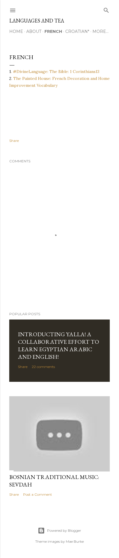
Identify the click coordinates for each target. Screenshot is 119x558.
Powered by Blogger (64, 530)
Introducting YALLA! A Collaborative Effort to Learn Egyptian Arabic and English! (58, 345)
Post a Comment (37, 494)
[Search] (106, 9)
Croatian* (77, 31)
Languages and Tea (36, 20)
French (53, 31)
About (33, 31)
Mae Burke (75, 541)
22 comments (43, 367)
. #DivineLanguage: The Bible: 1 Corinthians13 (55, 71)
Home (16, 31)
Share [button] (14, 140)
